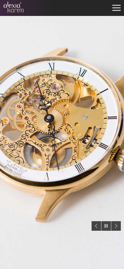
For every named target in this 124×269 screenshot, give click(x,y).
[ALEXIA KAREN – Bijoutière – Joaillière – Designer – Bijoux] (24, 8)
